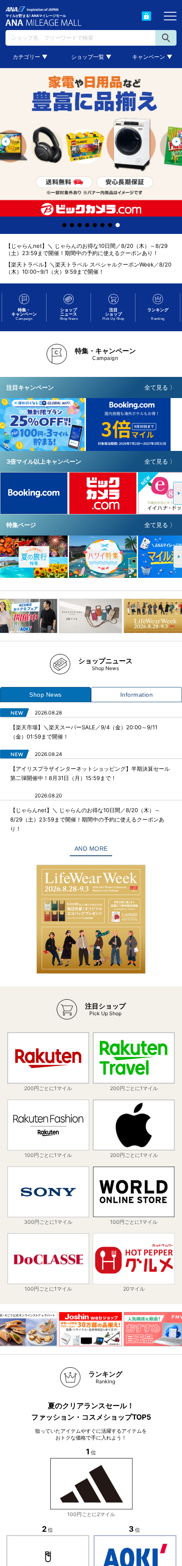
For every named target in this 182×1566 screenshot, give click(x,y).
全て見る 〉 (160, 387)
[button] (6, 141)
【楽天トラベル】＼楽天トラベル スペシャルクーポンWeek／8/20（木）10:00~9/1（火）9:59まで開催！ (88, 268)
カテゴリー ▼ (30, 56)
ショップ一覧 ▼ (91, 56)
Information (136, 694)
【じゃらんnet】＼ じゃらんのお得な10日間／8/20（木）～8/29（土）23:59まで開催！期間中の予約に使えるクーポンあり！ (87, 249)
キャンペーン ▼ (152, 56)
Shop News (45, 694)
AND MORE (91, 848)
